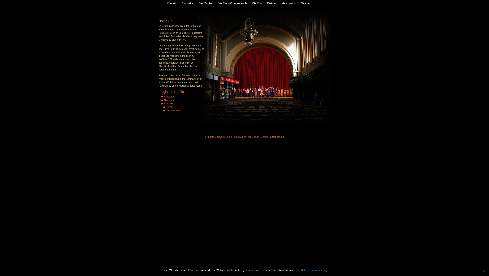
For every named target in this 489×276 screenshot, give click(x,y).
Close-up (169, 96)
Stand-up (169, 100)
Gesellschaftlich (175, 110)
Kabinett (168, 103)
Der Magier (205, 3)
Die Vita (257, 3)
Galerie (305, 3)
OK (297, 270)
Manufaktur (288, 3)
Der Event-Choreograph (232, 3)
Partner (271, 3)
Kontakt (171, 3)
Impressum (253, 137)
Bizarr (170, 107)
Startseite (187, 3)
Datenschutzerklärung (272, 137)
